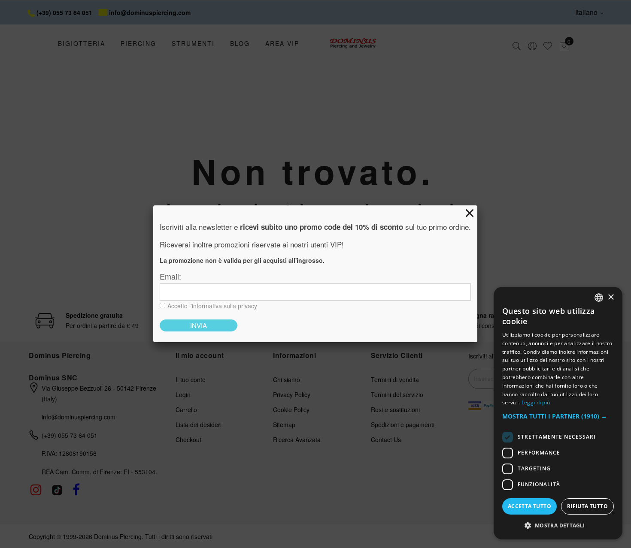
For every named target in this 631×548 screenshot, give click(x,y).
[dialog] (558, 413)
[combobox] (599, 297)
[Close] (469, 213)
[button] (558, 416)
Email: (170, 276)
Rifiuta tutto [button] (587, 506)
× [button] (610, 297)
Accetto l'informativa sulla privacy (212, 305)
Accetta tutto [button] (529, 506)
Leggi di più (536, 402)
